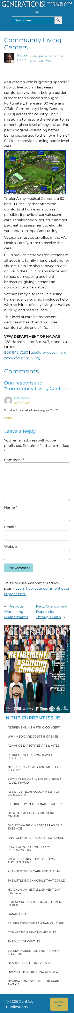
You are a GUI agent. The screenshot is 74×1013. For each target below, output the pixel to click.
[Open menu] (37, 12)
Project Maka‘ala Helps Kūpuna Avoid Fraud (34, 781)
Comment (14, 460)
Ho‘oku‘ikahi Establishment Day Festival (34, 891)
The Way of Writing (24, 941)
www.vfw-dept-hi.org (22, 358)
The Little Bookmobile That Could (36, 880)
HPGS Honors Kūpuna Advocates (35, 972)
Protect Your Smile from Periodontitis (29, 848)
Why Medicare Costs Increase (33, 736)
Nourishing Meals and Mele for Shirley (34, 769)
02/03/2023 (22, 403)
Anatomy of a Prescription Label (36, 837)
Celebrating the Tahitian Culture (36, 923)
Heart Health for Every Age (31, 962)
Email (10, 527)
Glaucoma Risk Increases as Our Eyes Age (35, 827)
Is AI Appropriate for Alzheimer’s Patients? (36, 903)
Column (45, 61)
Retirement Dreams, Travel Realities (30, 756)
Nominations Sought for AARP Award (33, 983)
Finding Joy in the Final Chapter (35, 804)
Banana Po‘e (18, 914)
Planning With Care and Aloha (34, 871)
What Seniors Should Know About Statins (32, 861)
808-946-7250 (16, 352)
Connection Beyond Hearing (32, 932)
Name (10, 507)
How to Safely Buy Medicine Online (31, 815)
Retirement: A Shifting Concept (34, 727)
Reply (8, 418)
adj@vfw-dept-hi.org (49, 352)
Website (11, 547)
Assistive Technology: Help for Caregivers (34, 793)
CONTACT (59, 1004)
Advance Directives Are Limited (34, 745)
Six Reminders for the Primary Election (33, 952)
